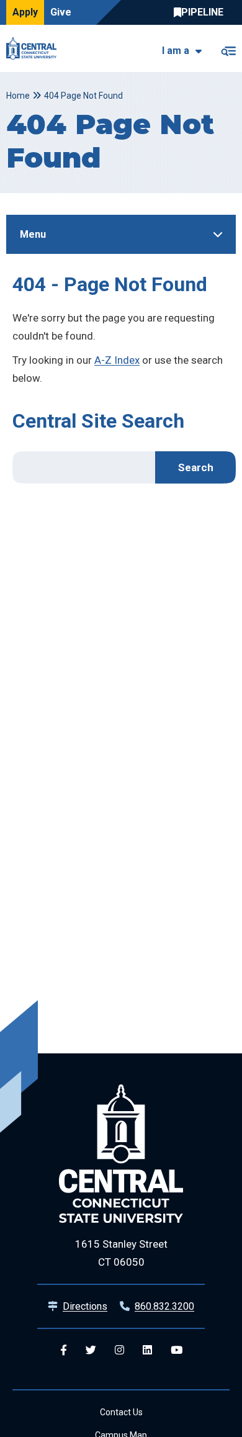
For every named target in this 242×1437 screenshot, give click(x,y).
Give (60, 12)
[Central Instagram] (119, 1350)
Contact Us (121, 1412)
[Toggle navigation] (228, 49)
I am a (175, 50)
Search (195, 467)
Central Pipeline (202, 12)
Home (18, 96)
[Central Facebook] (63, 1350)
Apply (25, 12)
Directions (85, 1306)
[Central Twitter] (91, 1350)
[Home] (34, 48)
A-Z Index (117, 360)
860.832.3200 (164, 1306)
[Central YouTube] (176, 1350)
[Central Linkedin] (147, 1350)
